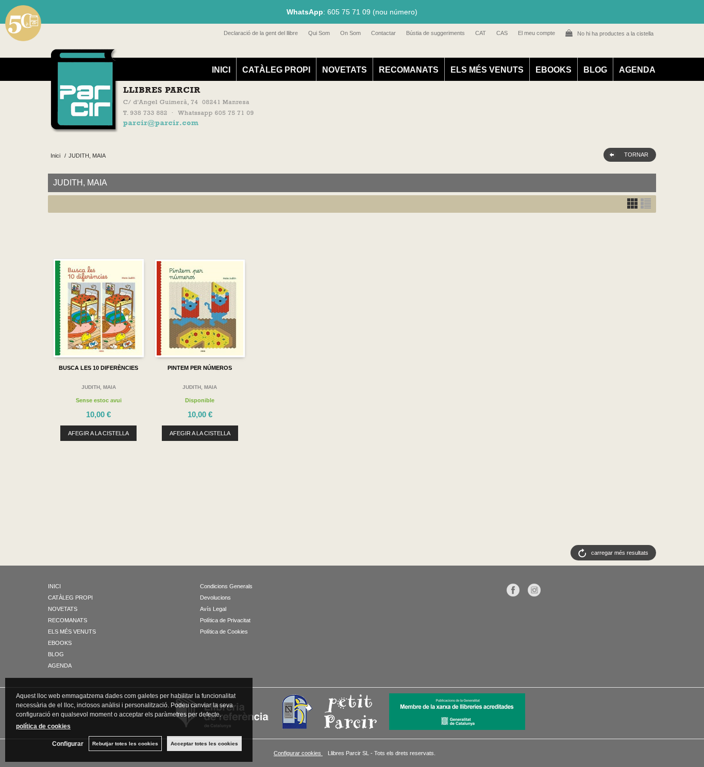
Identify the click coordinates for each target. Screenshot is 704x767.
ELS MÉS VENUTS (487, 69)
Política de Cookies (224, 631)
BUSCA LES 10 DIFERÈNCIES (98, 368)
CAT (480, 33)
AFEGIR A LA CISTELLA (98, 433)
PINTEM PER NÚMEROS (199, 368)
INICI (221, 69)
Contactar (383, 33)
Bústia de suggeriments (435, 33)
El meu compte (536, 33)
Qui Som (319, 33)
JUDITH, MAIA (98, 387)
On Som (350, 33)
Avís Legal (213, 609)
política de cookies (43, 726)
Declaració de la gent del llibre (261, 33)
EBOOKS (553, 69)
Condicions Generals (226, 586)
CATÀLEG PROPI (276, 69)
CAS (502, 33)
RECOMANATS (409, 69)
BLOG (595, 69)
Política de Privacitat (225, 620)
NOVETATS (344, 69)
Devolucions (215, 597)
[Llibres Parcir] (301, 126)
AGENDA (637, 69)
